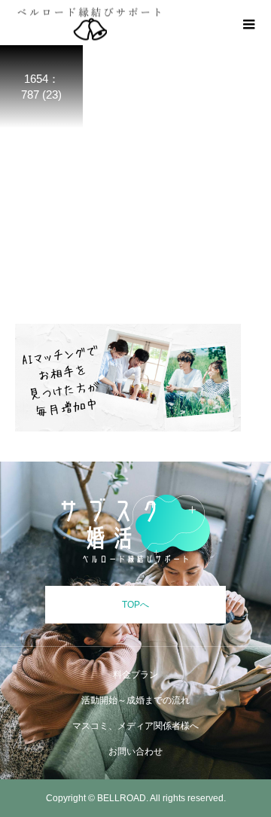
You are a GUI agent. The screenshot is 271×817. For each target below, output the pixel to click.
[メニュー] (248, 22)
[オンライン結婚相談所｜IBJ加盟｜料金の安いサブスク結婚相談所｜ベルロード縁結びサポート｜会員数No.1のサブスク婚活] (135, 529)
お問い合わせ (135, 751)
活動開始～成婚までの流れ (135, 700)
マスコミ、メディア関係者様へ (135, 726)
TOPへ (135, 604)
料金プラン (135, 674)
